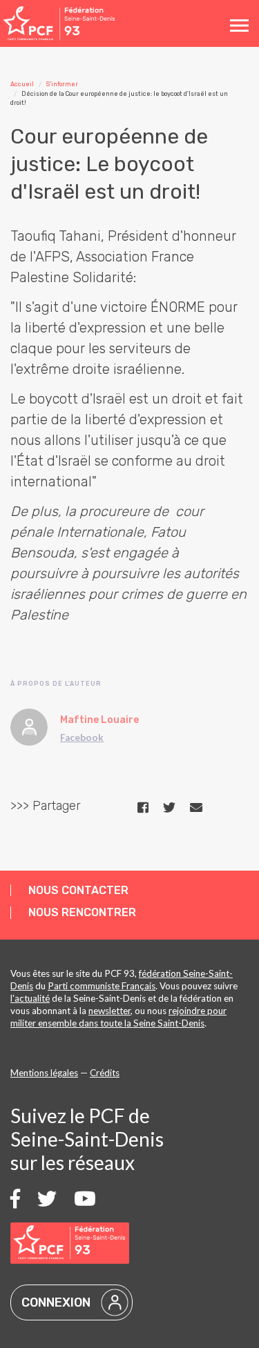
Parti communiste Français (101, 985)
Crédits (104, 1072)
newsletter (109, 1010)
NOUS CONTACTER (78, 890)
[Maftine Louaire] (29, 727)
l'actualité (30, 998)
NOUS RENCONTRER (82, 912)
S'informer (62, 84)
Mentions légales (44, 1072)
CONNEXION (55, 1302)
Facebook (82, 737)
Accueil (22, 84)
